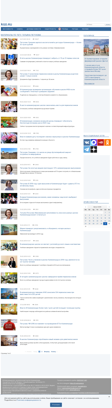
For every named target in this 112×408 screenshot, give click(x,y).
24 (85, 223)
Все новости (89, 83)
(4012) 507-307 (82, 380)
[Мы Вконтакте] (87, 145)
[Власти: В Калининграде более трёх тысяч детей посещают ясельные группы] (9, 314)
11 (89, 218)
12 (93, 218)
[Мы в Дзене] (93, 152)
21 (101, 221)
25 (89, 223)
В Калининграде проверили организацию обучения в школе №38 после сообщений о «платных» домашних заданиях (47, 90)
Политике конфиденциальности (29, 400)
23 (109, 221)
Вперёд (46, 351)
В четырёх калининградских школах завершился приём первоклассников (48, 277)
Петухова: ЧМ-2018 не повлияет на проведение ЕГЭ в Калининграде (46, 324)
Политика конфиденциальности (88, 393)
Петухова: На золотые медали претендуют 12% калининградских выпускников (50, 168)
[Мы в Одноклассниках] (107, 145)
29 (105, 223)
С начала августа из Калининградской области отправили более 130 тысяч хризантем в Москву (95, 68)
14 (101, 218)
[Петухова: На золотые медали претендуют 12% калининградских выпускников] (9, 174)
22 (105, 221)
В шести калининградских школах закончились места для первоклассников (49, 105)
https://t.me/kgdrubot (77, 383)
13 (97, 218)
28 (101, 223)
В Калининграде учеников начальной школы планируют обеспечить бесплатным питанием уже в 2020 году (46, 122)
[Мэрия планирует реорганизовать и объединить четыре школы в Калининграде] (9, 234)
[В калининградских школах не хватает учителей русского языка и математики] (9, 250)
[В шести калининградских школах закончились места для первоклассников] (9, 111)
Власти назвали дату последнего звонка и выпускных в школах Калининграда (50, 137)
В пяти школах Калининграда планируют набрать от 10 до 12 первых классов (49, 58)
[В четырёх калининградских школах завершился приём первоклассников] (9, 283)
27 (97, 223)
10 (85, 218)
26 (93, 223)
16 (109, 218)
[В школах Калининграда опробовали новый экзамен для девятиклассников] (9, 345)
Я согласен (56, 404)
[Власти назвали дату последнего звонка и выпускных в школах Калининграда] (9, 143)
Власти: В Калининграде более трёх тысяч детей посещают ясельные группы (50, 308)
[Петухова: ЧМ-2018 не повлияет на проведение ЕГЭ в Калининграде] (9, 330)
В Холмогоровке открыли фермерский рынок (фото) (96, 60)
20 (97, 221)
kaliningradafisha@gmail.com (71, 388)
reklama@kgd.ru (74, 390)
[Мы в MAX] (93, 145)
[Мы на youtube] (100, 145)
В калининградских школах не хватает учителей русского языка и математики (50, 244)
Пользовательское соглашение (67, 393)
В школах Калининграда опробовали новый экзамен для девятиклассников (49, 339)
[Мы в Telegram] (87, 152)
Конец (53, 351)
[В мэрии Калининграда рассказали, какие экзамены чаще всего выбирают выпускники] (9, 203)
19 (93, 221)
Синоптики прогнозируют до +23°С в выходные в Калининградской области (96, 77)
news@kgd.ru (82, 386)
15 (105, 218)
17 (85, 221)
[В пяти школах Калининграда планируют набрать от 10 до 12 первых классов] (9, 64)
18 (89, 221)
